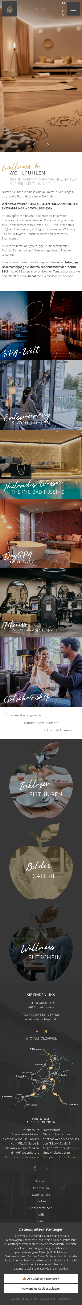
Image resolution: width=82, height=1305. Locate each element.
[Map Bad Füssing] (41, 1079)
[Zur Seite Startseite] (9, 9)
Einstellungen (30, 1157)
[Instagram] (45, 1032)
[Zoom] (41, 76)
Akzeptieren (12, 1157)
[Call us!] (23, 8)
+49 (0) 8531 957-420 (44, 1014)
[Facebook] (37, 1032)
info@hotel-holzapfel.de (41, 1019)
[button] (34, 144)
